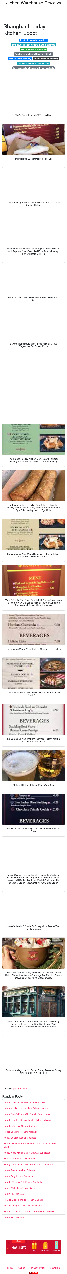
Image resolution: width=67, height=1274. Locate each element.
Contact (22, 1267)
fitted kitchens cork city (20, 58)
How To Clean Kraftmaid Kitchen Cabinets (24, 1102)
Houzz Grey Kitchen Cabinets (18, 1176)
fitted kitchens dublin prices (33, 40)
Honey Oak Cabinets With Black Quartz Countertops (29, 1164)
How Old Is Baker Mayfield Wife (19, 1158)
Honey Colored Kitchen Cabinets (20, 1137)
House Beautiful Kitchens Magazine (21, 1131)
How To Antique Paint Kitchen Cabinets (23, 1205)
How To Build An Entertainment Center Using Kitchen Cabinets (30, 1145)
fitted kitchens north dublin (33, 49)
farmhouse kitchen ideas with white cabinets (33, 44)
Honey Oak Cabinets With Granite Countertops (27, 1114)
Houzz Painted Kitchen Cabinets (19, 1170)
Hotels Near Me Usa (14, 1193)
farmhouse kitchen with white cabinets (33, 53)
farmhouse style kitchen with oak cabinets (33, 67)
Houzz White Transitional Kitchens (20, 1187)
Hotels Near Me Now (14, 1217)
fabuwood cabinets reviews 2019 (33, 63)
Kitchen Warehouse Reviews (33, 2)
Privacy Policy (38, 1267)
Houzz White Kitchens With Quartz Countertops (27, 1152)
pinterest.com (20, 1088)
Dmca (10, 1267)
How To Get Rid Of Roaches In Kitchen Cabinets (27, 1119)
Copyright (55, 1267)
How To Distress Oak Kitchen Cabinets (23, 1182)
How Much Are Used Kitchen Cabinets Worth (26, 1108)
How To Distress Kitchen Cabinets (20, 1125)
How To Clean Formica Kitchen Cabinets (24, 1199)
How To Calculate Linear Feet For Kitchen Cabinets (29, 1211)
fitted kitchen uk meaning (46, 58)
